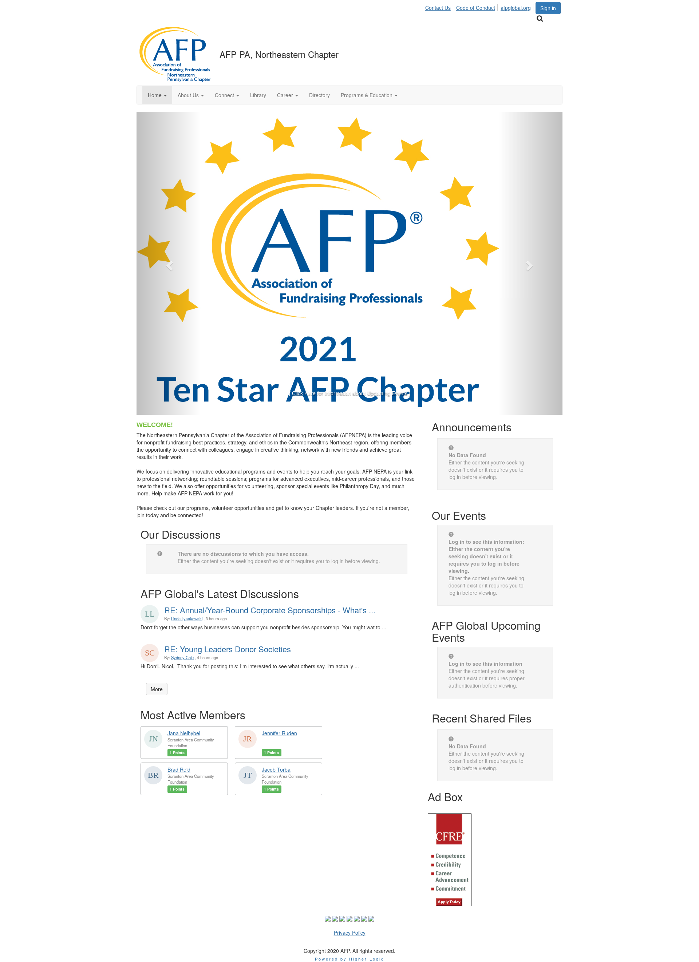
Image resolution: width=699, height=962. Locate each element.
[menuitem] (439, 6)
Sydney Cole (182, 657)
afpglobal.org (516, 7)
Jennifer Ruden (279, 733)
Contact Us (438, 7)
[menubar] (480, 6)
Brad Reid (178, 769)
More (157, 689)
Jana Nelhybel (183, 733)
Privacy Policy (350, 932)
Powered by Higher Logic (349, 959)
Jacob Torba (276, 769)
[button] (157, 95)
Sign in (548, 8)
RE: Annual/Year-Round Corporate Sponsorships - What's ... (269, 609)
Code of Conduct (475, 7)
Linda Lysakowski (186, 618)
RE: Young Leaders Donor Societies (227, 648)
